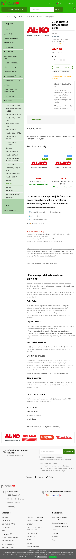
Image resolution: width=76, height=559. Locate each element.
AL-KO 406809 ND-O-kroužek (38, 182)
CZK (50, 3)
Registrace (55, 540)
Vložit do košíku (62, 67)
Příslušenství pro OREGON (11, 138)
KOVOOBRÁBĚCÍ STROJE (12, 81)
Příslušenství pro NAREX (13, 129)
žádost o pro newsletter (52, 457)
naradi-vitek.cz (31, 419)
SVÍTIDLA (7, 85)
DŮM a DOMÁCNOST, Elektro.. (10, 57)
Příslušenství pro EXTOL (13, 133)
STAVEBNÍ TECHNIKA (11, 63)
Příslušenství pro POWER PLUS (13, 119)
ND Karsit (9, 148)
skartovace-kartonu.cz (34, 415)
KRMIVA (6, 206)
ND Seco (8, 180)
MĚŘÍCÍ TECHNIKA (10, 67)
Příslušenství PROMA (12, 151)
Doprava (55, 530)
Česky (60, 3)
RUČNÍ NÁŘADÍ (9, 43)
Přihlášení (70, 3)
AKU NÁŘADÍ (8, 34)
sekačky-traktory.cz (33, 411)
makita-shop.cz (32, 407)
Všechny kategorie (15, 9)
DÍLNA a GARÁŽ (9, 52)
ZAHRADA (7, 29)
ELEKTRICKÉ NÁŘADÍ (11, 38)
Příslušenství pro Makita (13, 114)
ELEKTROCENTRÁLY (10, 72)
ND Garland (9, 197)
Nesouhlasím (42, 557)
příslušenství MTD (11, 164)
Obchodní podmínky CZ (59, 523)
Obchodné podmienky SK (60, 526)
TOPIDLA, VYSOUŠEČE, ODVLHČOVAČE (11, 91)
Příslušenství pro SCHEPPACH (11, 143)
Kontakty (12, 507)
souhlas (50, 457)
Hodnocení (36, 120)
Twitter (50, 477)
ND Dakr (8, 187)
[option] (39, 171)
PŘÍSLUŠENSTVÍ (9, 96)
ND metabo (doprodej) (13, 194)
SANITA (6, 201)
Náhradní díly (11, 17)
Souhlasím (53, 557)
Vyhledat (58, 9)
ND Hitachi (9, 191)
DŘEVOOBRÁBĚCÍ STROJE (12, 76)
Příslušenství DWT (11, 177)
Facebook (29, 477)
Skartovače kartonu (10, 210)
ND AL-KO (21, 17)
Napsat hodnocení (69, 136)
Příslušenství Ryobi (12, 155)
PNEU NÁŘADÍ (8, 47)
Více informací (32, 557)
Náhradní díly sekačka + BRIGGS (13, 110)
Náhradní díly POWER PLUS (12, 125)
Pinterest (40, 477)
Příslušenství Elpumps (13, 173)
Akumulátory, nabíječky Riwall (13, 169)
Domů (3, 17)
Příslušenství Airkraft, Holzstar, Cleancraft (12, 160)
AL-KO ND (61, 41)
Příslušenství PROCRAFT (13, 105)
